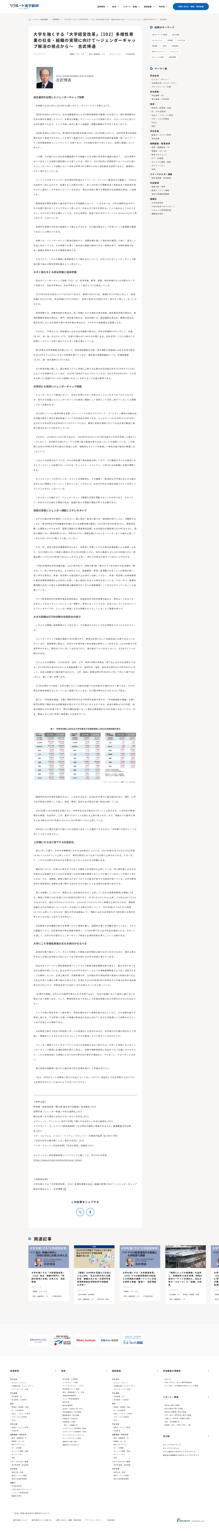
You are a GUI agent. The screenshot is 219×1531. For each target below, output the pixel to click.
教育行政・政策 (158, 186)
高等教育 (101, 6)
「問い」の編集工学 (70, 1425)
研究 (154, 169)
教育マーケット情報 (160, 190)
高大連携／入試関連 (70, 1379)
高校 (114, 6)
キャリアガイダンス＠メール (73, 1435)
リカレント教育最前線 (161, 210)
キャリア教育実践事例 (71, 1399)
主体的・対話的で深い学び (73, 1409)
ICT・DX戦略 (157, 158)
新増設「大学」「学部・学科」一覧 (177, 1425)
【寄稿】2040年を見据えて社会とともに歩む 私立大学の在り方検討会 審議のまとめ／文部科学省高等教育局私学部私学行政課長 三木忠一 (94, 1278)
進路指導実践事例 (69, 1395)
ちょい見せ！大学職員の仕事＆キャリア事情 (181, 1386)
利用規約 (111, 1520)
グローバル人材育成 (160, 119)
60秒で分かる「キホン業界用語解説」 (179, 1382)
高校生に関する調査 (172, 1405)
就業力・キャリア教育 (161, 135)
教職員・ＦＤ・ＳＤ (77, 54)
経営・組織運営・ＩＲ (97, 54)
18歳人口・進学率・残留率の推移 (177, 1418)
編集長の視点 (157, 213)
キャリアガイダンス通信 (72, 1438)
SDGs (154, 122)
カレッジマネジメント (172, 1444)
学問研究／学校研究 (70, 1418)
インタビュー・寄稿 (70, 1382)
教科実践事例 (68, 1405)
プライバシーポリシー (94, 1520)
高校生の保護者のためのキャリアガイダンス (181, 1455)
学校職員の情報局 (172, 1370)
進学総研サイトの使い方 (42, 1520)
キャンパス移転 (158, 57)
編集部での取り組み (70, 1441)
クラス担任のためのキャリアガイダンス (179, 1451)
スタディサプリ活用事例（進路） (75, 1428)
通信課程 (173, 57)
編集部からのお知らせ (71, 1445)
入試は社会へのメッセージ (163, 206)
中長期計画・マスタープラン (164, 83)
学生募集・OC (158, 95)
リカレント (175, 51)
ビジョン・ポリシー (160, 79)
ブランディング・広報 (161, 86)
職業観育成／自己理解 (71, 1415)
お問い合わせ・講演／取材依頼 (191, 6)
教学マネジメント (159, 51)
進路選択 (175, 46)
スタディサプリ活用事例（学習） (75, 1432)
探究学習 (66, 1402)
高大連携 (176, 34)
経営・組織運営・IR (160, 147)
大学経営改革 (130, 54)
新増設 (155, 46)
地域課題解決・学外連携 (72, 1412)
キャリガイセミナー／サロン (73, 1386)
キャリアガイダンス (171, 1448)
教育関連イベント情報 (71, 1389)
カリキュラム (157, 40)
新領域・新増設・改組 (161, 108)
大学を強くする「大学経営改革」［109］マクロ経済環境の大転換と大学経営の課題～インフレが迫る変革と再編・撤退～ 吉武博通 (139, 1277)
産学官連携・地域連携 (161, 178)
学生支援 (155, 138)
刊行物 (162, 6)
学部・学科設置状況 (172, 1422)
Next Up (168, 1379)
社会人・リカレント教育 (162, 115)
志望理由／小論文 (69, 1422)
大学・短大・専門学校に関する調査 (178, 1415)
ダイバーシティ (115, 54)
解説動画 (148, 6)
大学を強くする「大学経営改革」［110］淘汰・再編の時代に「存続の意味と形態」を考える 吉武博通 (48, 1277)
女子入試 (182, 40)
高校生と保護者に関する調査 (175, 1412)
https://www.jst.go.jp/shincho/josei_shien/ (57, 1159)
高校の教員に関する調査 (174, 1408)
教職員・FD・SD (159, 151)
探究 (165, 46)
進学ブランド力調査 (160, 34)
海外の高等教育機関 (160, 194)
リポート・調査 (130, 6)
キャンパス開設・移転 (161, 162)
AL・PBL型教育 (159, 111)
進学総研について (20, 1520)
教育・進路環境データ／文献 (73, 1392)
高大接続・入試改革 (160, 99)
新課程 (170, 40)
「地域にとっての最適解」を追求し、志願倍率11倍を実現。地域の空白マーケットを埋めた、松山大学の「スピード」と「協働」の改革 (185, 1278)
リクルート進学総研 (40, 19)
